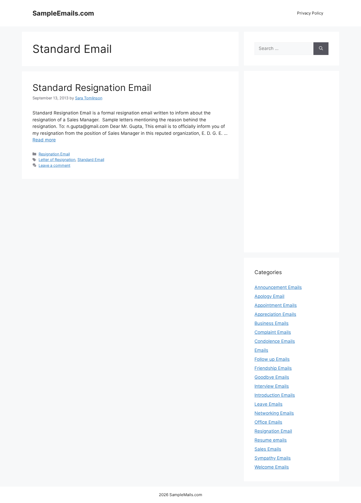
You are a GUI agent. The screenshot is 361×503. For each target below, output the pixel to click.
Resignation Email (54, 154)
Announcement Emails (278, 287)
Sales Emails (267, 449)
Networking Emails (274, 413)
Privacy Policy (310, 13)
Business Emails (271, 323)
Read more (44, 139)
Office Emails (268, 422)
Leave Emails (268, 404)
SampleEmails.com (63, 13)
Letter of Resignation (57, 159)
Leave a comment (54, 165)
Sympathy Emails (272, 458)
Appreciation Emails (275, 314)
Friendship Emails (273, 368)
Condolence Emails (274, 341)
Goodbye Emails (271, 377)
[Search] (320, 48)
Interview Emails (271, 386)
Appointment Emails (275, 305)
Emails (261, 350)
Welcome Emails (271, 467)
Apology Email (269, 296)
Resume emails (270, 440)
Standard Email (90, 159)
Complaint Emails (272, 332)
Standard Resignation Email (92, 87)
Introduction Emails (274, 395)
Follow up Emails (272, 359)
